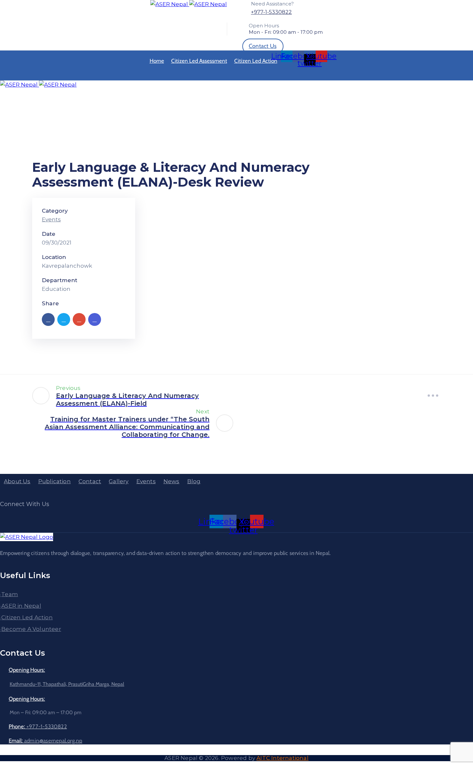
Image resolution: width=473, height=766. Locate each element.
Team (9, 594)
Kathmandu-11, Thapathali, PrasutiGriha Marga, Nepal (67, 684)
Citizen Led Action (255, 61)
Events (51, 219)
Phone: (38, 726)
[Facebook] (48, 319)
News (171, 481)
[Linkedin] (94, 319)
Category (55, 211)
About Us (17, 481)
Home (157, 61)
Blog (194, 481)
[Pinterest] (79, 319)
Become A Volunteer (31, 629)
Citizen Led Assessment (199, 61)
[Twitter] (63, 319)
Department (59, 280)
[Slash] (433, 395)
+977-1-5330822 (271, 12)
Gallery (118, 481)
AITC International (282, 758)
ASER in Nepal (21, 606)
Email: (45, 740)
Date (48, 234)
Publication (54, 481)
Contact (90, 481)
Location (54, 257)
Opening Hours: (27, 670)
